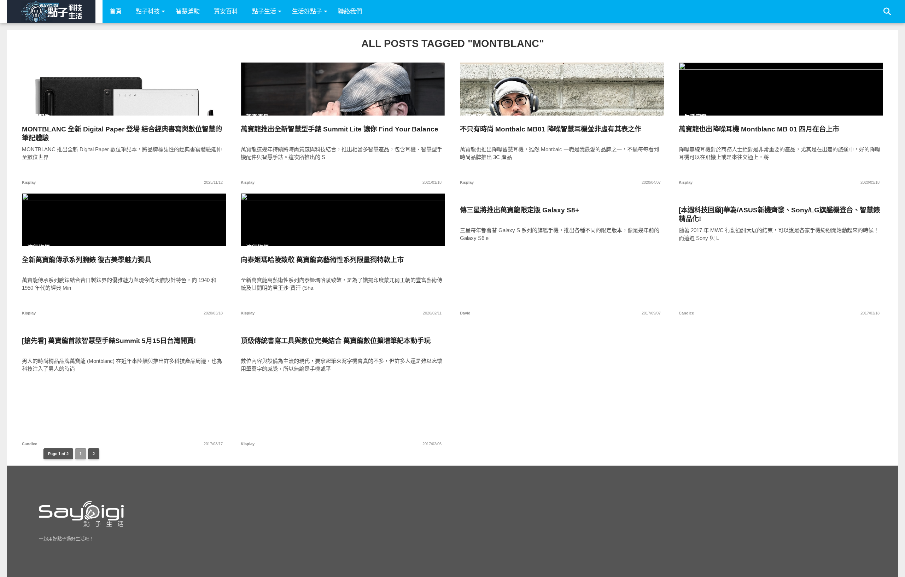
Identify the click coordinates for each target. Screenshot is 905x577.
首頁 (116, 11)
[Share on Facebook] (109, 104)
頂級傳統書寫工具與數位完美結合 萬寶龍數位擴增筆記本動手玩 (336, 341)
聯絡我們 (350, 11)
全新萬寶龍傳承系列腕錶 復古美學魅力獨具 (86, 260)
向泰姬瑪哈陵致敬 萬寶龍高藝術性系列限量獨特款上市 (322, 260)
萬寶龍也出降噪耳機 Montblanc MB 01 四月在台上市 (759, 129)
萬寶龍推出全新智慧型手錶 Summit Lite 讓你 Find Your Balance (339, 129)
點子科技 (148, 11)
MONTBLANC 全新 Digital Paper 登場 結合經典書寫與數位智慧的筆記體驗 (122, 133)
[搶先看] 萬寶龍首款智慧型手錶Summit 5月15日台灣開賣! (109, 341)
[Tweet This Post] (124, 104)
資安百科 (226, 11)
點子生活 (264, 11)
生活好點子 (307, 11)
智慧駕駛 (188, 11)
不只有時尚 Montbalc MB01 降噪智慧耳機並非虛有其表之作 (550, 129)
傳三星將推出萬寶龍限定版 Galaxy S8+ (519, 210)
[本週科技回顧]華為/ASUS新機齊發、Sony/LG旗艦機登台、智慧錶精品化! (779, 214)
